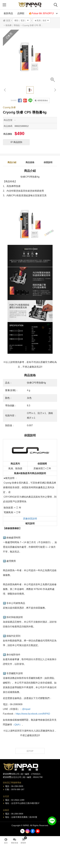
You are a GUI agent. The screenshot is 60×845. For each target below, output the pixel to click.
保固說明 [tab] (48, 162)
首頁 (8, 20)
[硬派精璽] (30, 5)
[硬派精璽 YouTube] (38, 831)
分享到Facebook (20, 100)
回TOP (30, 751)
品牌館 (20, 13)
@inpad (26, 709)
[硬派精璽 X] (22, 831)
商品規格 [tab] (30, 162)
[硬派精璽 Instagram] (27, 831)
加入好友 (52, 820)
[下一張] (55, 90)
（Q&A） (17, 724)
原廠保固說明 (30, 518)
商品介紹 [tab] (12, 162)
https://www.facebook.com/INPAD (33, 713)
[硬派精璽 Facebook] (32, 831)
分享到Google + (25, 100)
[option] (30, 57)
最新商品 (8, 13)
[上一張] (5, 90)
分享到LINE (30, 100)
